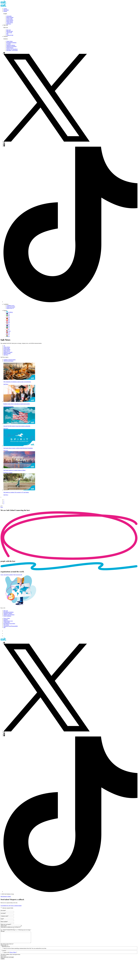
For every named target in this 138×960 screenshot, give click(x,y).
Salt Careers (6, 624)
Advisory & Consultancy (12, 49)
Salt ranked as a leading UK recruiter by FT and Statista (16, 492)
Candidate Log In (10, 305)
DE (9, 319)
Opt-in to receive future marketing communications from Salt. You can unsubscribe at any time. (24, 948)
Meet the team (9, 31)
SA (9, 327)
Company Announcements (9, 359)
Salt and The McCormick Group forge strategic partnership (16, 426)
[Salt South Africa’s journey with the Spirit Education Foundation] (19, 445)
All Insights (9, 16)
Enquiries (5, 619)
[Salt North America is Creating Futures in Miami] (19, 467)
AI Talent (8, 43)
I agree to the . (10, 952)
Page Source (3, 955)
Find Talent (6, 10)
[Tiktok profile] (70, 301)
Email (2, 918)
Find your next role (17, 574)
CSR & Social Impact (8, 361)
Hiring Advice (9, 21)
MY (9, 322)
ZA (9, 336)
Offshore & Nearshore (11, 46)
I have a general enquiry (16, 905)
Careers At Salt (9, 35)
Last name (3, 913)
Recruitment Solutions (11, 42)
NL (9, 324)
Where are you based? (6, 924)
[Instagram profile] (4, 143)
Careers (5, 8)
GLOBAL (10, 312)
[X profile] (46, 141)
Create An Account (10, 306)
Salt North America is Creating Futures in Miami (14, 470)
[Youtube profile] (4, 146)
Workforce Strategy (10, 45)
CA (9, 317)
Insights (5, 11)
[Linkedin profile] (4, 144)
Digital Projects (9, 47)
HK (9, 320)
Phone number (4, 921)
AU (9, 314)
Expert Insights (9, 20)
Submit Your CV (10, 308)
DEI (7, 33)
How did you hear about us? (7, 943)
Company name (4, 916)
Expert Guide (9, 18)
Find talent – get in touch (12, 50)
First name (3, 910)
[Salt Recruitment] (3, 3)
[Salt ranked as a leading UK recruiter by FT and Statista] (19, 490)
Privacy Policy (6, 618)
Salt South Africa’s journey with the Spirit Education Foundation (18, 448)
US (9, 334)
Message (3, 931)
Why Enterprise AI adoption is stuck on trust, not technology (17, 381)
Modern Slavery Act (8, 621)
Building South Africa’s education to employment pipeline (16, 403)
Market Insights (9, 17)
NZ (9, 326)
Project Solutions (7, 616)
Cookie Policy (6, 622)
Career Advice (9, 22)
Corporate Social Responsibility (10, 626)
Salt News (8, 23)
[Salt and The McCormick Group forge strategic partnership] (19, 423)
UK (9, 332)
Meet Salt (8, 30)
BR (9, 315)
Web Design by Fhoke (6, 896)
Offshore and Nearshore (8, 614)
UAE (9, 331)
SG (9, 329)
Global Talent (9, 41)
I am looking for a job (5, 905)
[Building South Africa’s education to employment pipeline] (19, 401)
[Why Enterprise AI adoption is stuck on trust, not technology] (19, 379)
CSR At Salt (9, 32)
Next (2, 507)
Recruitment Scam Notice (9, 623)
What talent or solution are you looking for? (11, 927)
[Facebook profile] (4, 53)
